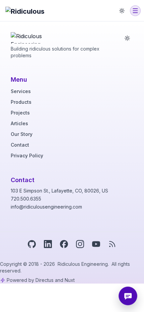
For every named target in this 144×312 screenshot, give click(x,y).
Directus (44, 280)
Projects (20, 112)
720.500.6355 (26, 199)
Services (21, 91)
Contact (20, 145)
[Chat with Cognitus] (128, 296)
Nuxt (70, 280)
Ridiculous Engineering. (84, 264)
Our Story (21, 134)
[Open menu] (135, 10)
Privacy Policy (27, 155)
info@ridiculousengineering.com (46, 207)
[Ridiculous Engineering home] (30, 36)
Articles (19, 123)
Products (21, 102)
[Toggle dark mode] (122, 11)
